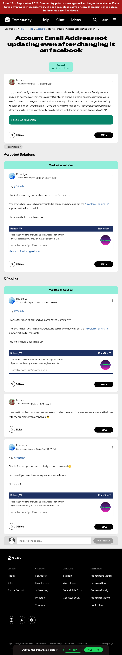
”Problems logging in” (97, 204)
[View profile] (12, 81)
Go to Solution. (28, 119)
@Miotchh (19, 186)
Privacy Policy (41, 643)
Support (67, 575)
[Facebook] (32, 620)
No (75, 649)
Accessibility (81, 643)
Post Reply (103, 540)
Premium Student (100, 597)
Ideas (76, 19)
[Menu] (114, 20)
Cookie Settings (56, 643)
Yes (90, 649)
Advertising (41, 590)
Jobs (10, 583)
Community (21, 19)
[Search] (95, 20)
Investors (40, 597)
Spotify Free (97, 605)
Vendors (40, 605)
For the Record (16, 590)
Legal (10, 643)
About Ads (69, 643)
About (11, 575)
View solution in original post (24, 251)
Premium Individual (101, 575)
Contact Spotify (71, 597)
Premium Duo (98, 583)
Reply (104, 135)
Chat (60, 19)
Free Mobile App (72, 590)
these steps (110, 7)
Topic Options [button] (12, 146)
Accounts (40, 28)
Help (45, 19)
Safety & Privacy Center (24, 643)
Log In (105, 19)
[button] (112, 82)
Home (23, 28)
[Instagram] (11, 620)
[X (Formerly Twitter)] (21, 620)
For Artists (41, 575)
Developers (41, 583)
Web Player (69, 583)
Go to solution (62, 68)
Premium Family (99, 590)
